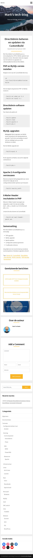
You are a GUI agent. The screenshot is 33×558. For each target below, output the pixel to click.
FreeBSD (6, 511)
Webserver (7, 456)
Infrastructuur (7, 464)
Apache (7, 459)
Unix (4, 509)
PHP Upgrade (25, 257)
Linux (4, 467)
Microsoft (6, 491)
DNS (5, 446)
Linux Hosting (7, 257)
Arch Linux (7, 470)
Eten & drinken (6, 420)
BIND (6, 449)
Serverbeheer (7, 259)
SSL (5, 525)
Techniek (5, 423)
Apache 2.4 (9, 255)
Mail (4, 478)
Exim (5, 480)
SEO (5, 522)
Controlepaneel (8, 436)
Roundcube (7, 484)
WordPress (7, 529)
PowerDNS (8, 452)
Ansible (6, 429)
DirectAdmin (24, 255)
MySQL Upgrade (16, 257)
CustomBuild (16, 255)
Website (5, 516)
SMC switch (6, 505)
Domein (6, 518)
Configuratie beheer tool (10, 426)
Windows (6, 494)
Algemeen (5, 416)
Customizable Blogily (26, 556)
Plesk (6, 442)
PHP (4, 502)
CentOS (6, 474)
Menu (3, 3)
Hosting (5, 433)
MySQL (5, 498)
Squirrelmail (7, 487)
